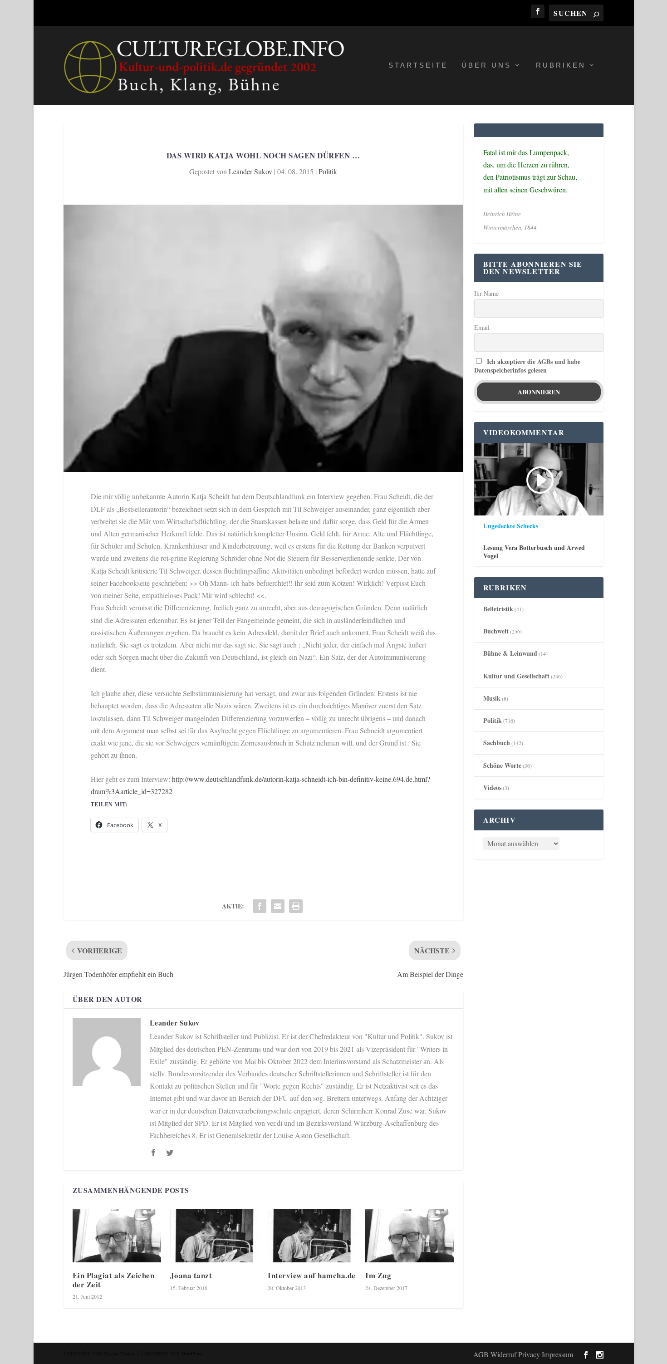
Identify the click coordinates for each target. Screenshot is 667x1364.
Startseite (418, 65)
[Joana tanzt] (214, 1235)
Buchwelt (496, 631)
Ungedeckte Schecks (510, 526)
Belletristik (498, 608)
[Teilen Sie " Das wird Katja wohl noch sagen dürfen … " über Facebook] (259, 906)
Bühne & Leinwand (510, 653)
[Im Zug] (409, 1235)
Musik (491, 698)
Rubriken (561, 65)
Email (482, 327)
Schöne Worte (502, 765)
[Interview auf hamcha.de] (312, 1235)
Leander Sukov (250, 171)
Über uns (486, 65)
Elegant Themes (119, 1353)
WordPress (191, 1353)
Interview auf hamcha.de (312, 1275)
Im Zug (378, 1275)
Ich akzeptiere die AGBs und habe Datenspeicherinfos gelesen (527, 366)
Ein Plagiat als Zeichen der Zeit (114, 1280)
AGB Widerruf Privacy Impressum (523, 1354)
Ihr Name (486, 293)
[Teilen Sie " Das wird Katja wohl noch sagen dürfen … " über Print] (296, 906)
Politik (328, 171)
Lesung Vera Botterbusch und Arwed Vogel (534, 552)
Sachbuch (496, 742)
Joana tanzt (191, 1275)
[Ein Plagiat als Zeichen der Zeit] (117, 1235)
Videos (492, 787)
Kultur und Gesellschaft (516, 676)
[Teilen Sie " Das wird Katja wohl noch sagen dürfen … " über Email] (278, 906)
